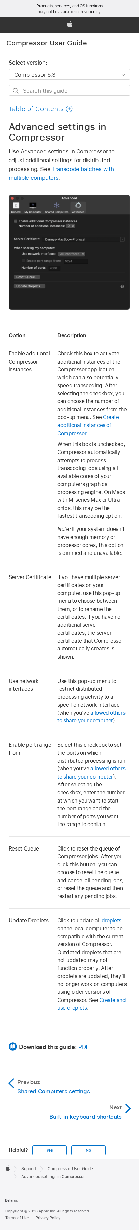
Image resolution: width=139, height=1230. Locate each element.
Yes (49, 1150)
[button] (8, 25)
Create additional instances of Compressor (88, 425)
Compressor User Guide (46, 43)
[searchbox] (70, 90)
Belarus (11, 1200)
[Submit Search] (16, 90)
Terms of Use (17, 1217)
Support (28, 1168)
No (88, 1150)
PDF (83, 1046)
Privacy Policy (48, 1217)
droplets (111, 920)
